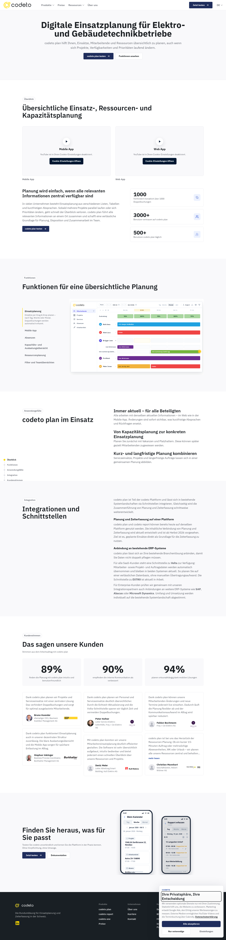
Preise (61, 5)
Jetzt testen (199, 5)
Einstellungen (206, 931)
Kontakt (132, 918)
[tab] (41, 317)
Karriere (132, 914)
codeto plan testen (96, 56)
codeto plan (105, 909)
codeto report (106, 914)
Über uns (93, 5)
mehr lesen (154, 758)
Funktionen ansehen (129, 56)
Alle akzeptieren (191, 923)
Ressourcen (74, 5)
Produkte (46, 5)
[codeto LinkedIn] (17, 923)
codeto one (104, 918)
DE (218, 5)
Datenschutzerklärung (206, 916)
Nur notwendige (176, 931)
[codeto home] (17, 5)
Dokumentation (58, 855)
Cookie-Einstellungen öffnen (66, 161)
